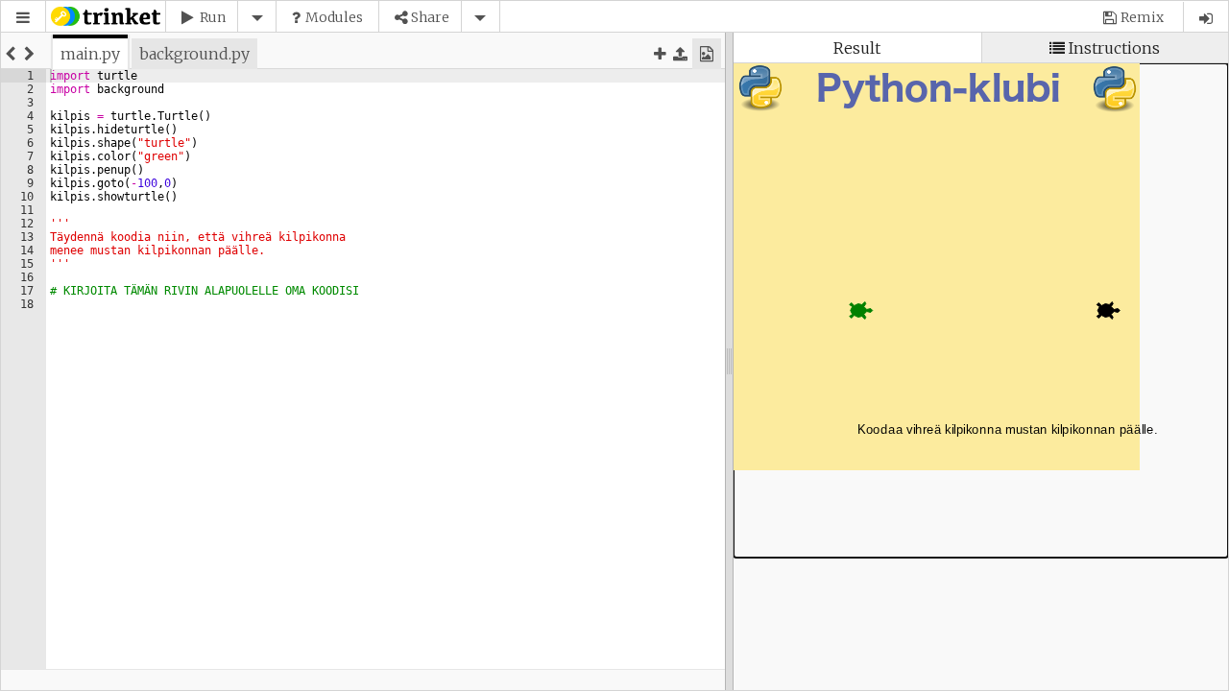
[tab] (90, 53)
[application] (981, 310)
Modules (334, 17)
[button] (23, 18)
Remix (1142, 17)
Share (430, 17)
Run (213, 17)
